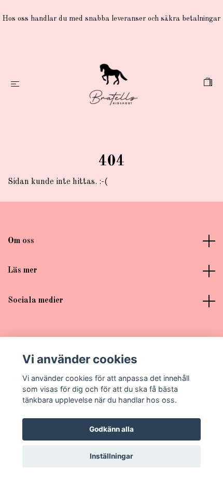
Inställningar (111, 456)
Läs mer (22, 270)
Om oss (21, 241)
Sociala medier (35, 300)
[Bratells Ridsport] (113, 84)
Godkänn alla (111, 429)
